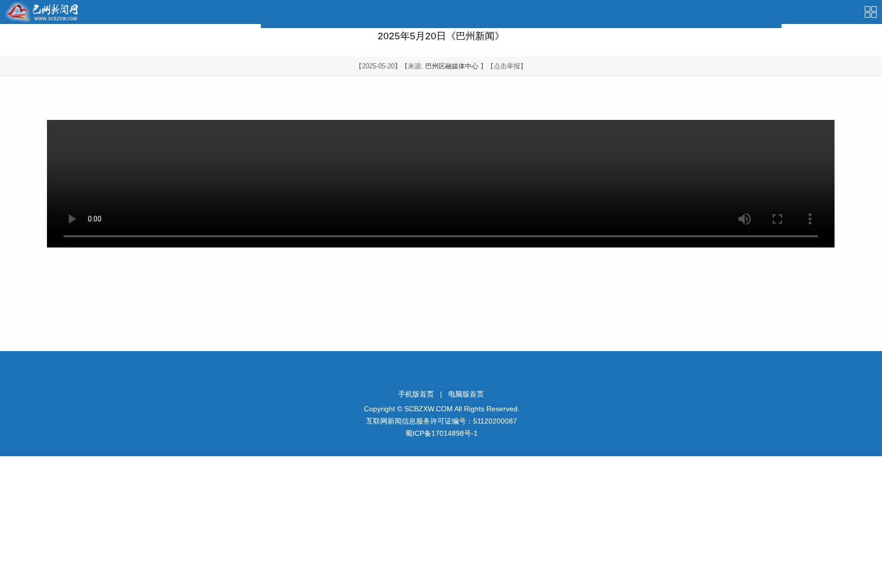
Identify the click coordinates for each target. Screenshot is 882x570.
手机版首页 (416, 394)
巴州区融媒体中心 (451, 66)
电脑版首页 (466, 394)
